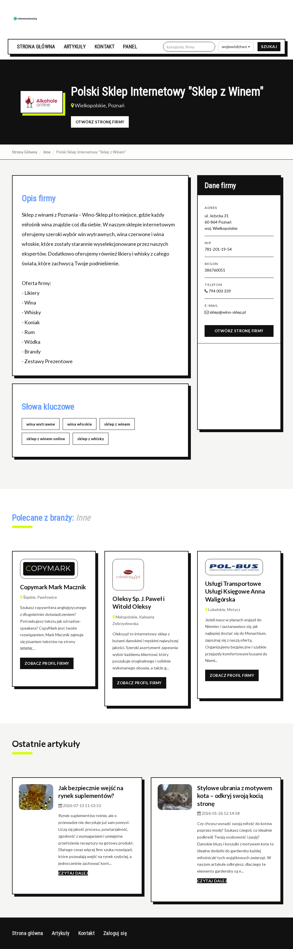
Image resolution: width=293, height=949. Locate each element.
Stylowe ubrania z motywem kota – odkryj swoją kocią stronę (234, 795)
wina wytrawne (40, 424)
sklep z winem (117, 424)
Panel (130, 47)
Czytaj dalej (73, 873)
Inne (46, 152)
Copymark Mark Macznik (53, 586)
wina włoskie (79, 424)
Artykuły (75, 47)
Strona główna (36, 47)
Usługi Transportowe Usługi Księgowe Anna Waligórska (235, 591)
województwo (235, 46)
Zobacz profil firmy (47, 663)
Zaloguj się (115, 933)
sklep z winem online (45, 438)
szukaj (269, 46)
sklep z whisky (90, 438)
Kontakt (105, 47)
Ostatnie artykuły (46, 743)
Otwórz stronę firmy (100, 122)
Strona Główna (24, 152)
